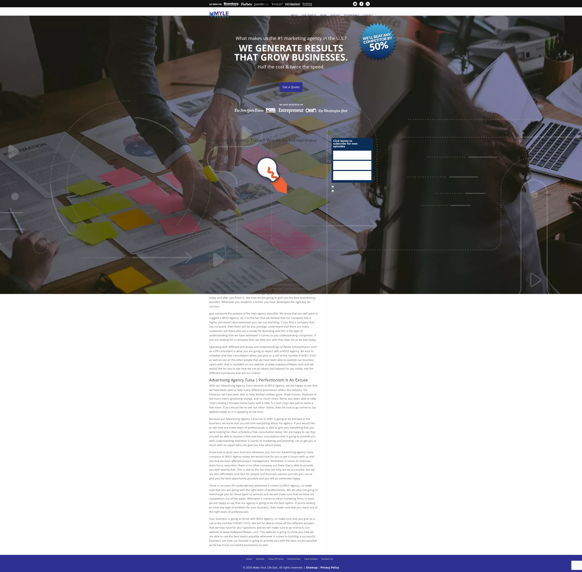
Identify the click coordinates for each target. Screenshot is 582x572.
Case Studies (311, 558)
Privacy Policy (329, 567)
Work (323, 15)
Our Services (309, 15)
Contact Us (327, 558)
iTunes (352, 155)
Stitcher (352, 165)
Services (260, 558)
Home (249, 558)
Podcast (335, 15)
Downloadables (352, 175)
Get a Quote (291, 87)
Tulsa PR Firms (275, 558)
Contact (368, 15)
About (294, 15)
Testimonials (351, 15)
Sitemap (311, 567)
